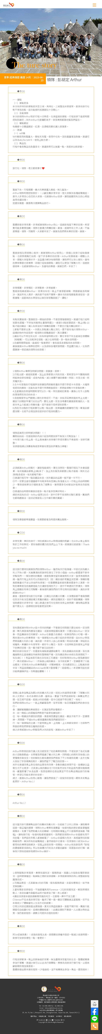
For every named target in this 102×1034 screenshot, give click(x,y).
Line (49, 1020)
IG (64, 1020)
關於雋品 (34, 1016)
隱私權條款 (67, 1016)
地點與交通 (42, 1016)
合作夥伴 (59, 1016)
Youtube (57, 1020)
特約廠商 (51, 1016)
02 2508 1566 (46, 1006)
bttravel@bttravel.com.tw (53, 1008)
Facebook (41, 1020)
